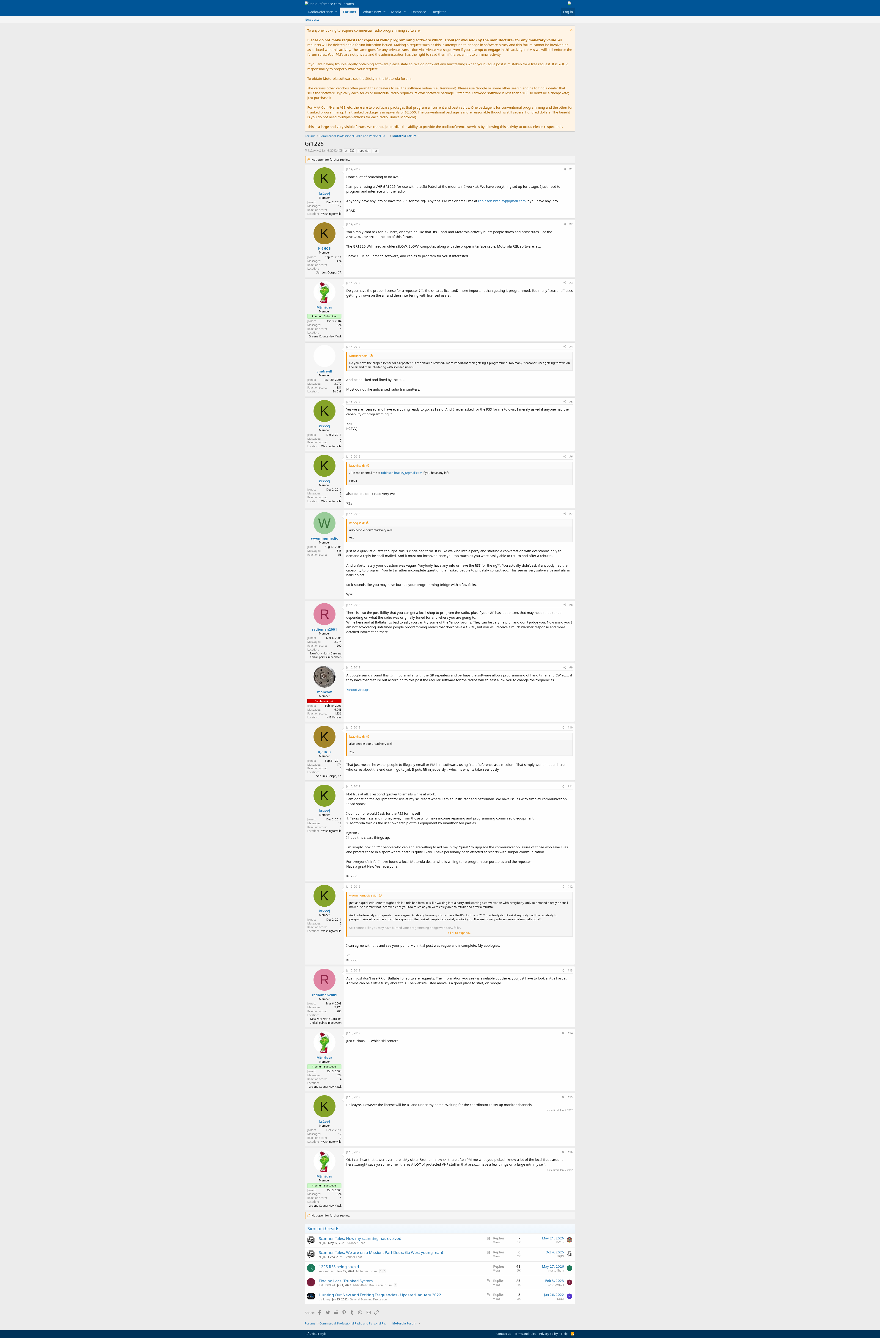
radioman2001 (324, 629)
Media (396, 11)
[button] (336, 12)
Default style (317, 1334)
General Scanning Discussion (368, 1299)
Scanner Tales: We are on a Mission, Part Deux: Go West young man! (381, 1252)
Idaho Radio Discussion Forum (372, 1285)
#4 (571, 347)
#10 (570, 727)
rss (375, 150)
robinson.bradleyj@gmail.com (502, 201)
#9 (571, 667)
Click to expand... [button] (459, 933)
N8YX (560, 1299)
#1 (571, 169)
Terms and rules (525, 1334)
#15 (570, 1097)
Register (439, 11)
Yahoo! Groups (357, 689)
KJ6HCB (324, 248)
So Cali (337, 391)
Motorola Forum (366, 1271)
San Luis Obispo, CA (328, 272)
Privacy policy (548, 1334)
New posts (312, 19)
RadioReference (320, 11)
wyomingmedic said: (363, 895)
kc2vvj (312, 150)
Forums (349, 11)
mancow (324, 692)
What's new (372, 11)
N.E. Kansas (334, 717)
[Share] (565, 169)
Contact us (503, 1334)
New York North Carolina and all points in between (325, 655)
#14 (570, 1033)
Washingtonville (331, 214)
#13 (570, 970)
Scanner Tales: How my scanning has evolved (360, 1238)
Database (418, 11)
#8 (571, 605)
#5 (571, 402)
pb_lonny (324, 1299)
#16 (570, 1152)
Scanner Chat (356, 1243)
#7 (571, 514)
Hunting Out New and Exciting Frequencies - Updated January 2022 (380, 1294)
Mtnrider (324, 307)
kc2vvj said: (357, 465)
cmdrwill (324, 371)
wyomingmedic (324, 538)
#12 (570, 886)
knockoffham (327, 1271)
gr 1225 (350, 150)
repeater (364, 150)
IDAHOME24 (327, 1285)
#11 (570, 786)
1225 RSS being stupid (339, 1266)
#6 (571, 456)
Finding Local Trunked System (346, 1280)
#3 (571, 283)
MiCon (560, 1242)
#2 (571, 224)
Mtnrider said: (358, 356)
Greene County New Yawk (325, 336)
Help (564, 1334)
